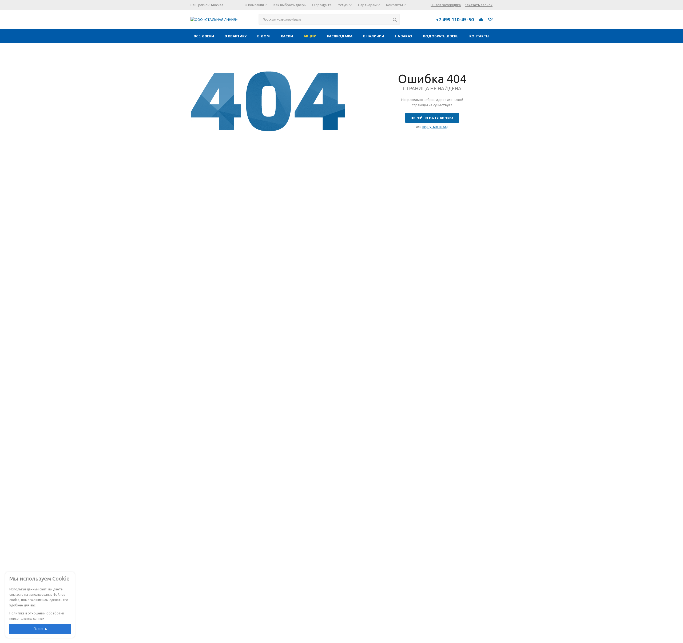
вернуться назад (435, 126)
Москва (217, 5)
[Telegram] (409, 19)
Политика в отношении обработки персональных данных (36, 615)
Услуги (343, 5)
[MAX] (421, 19)
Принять (40, 628)
